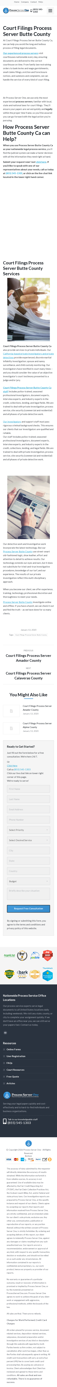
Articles (11, 1083)
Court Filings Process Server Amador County (37, 708)
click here (41, 162)
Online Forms (14, 1049)
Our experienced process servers (20, 53)
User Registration (16, 1056)
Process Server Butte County (18, 551)
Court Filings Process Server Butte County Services (23, 268)
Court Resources (15, 1069)
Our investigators (12, 421)
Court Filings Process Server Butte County (31, 635)
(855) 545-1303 (14, 173)
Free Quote (13, 1076)
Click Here (12, 765)
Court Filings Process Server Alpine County (37, 725)
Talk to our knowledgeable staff (23, 1119)
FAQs (9, 1063)
